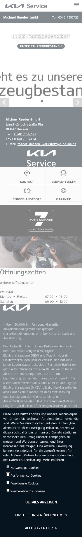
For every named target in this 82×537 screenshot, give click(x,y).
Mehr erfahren (53, 460)
